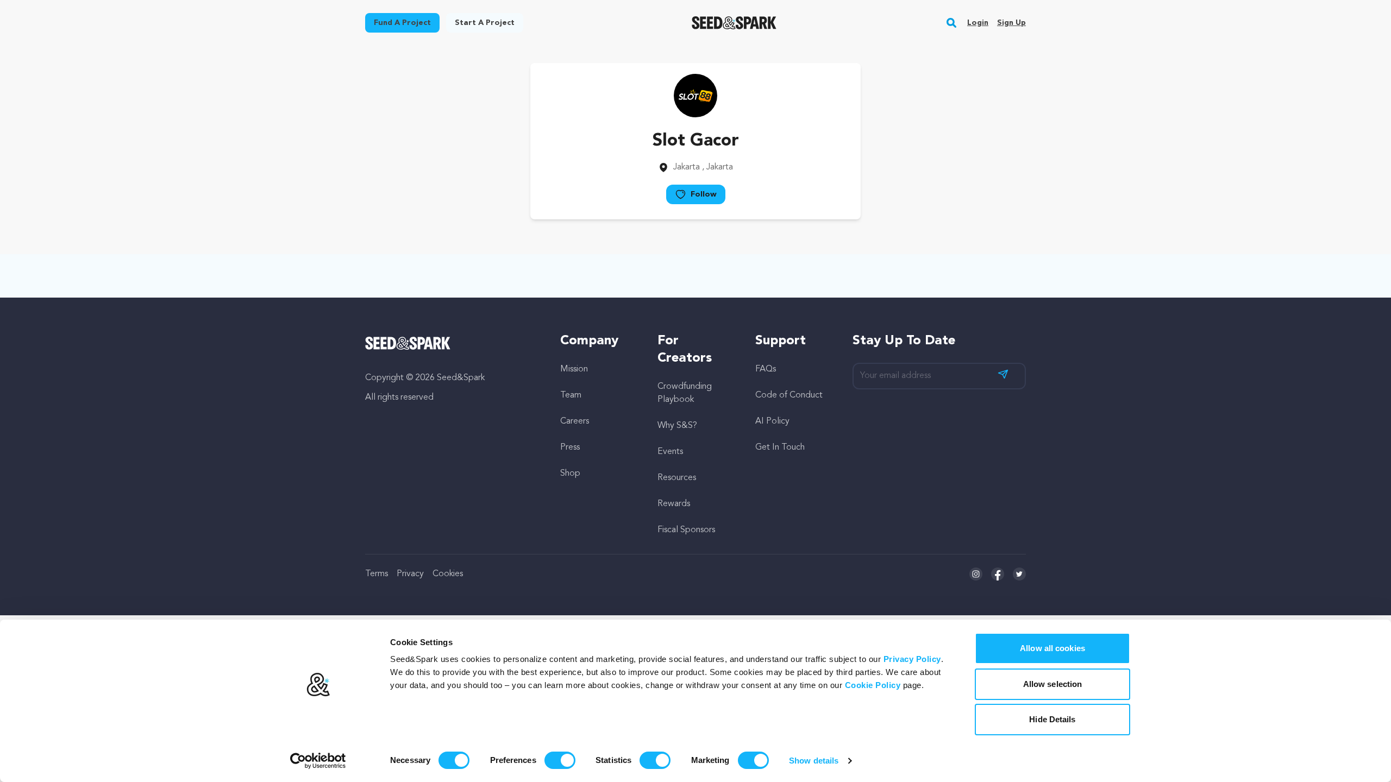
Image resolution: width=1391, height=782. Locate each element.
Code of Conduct (789, 395)
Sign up (1011, 23)
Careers (574, 421)
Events (670, 451)
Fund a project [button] (402, 23)
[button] (951, 23)
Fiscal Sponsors (686, 530)
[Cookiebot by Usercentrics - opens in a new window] (318, 761)
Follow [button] (704, 194)
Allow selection (1052, 684)
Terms (376, 574)
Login (977, 23)
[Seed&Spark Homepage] (734, 22)
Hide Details (1052, 719)
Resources (676, 478)
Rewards (673, 504)
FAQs (765, 369)
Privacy (410, 574)
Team (570, 395)
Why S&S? (677, 425)
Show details (813, 760)
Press (570, 447)
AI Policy (772, 421)
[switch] (559, 760)
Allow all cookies (1052, 648)
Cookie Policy (873, 685)
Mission (574, 369)
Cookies (448, 574)
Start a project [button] (485, 23)
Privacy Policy (912, 659)
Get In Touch (780, 447)
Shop (570, 473)
